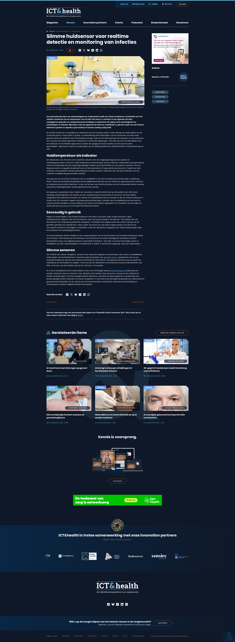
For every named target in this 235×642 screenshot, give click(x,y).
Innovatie (160, 101)
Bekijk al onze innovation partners (117, 539)
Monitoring (160, 92)
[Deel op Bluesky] (88, 50)
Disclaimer (104, 636)
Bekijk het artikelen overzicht (172, 333)
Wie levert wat (138, 4)
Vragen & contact (52, 636)
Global (125, 636)
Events (119, 22)
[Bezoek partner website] (51, 556)
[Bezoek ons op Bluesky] (113, 604)
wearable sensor (110, 257)
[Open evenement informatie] (229, 636)
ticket (80, 315)
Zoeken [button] (155, 4)
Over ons (124, 4)
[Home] (47, 31)
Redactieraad (159, 22)
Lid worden (117, 481)
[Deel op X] (84, 50)
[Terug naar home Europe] (64, 12)
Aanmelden (162, 623)
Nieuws (70, 22)
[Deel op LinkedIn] (97, 50)
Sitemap (115, 636)
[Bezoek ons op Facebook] (117, 604)
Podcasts (137, 22)
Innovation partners (95, 22)
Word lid (182, 4)
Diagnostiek (160, 97)
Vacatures (182, 22)
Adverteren (65, 636)
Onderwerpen (78, 636)
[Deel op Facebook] (92, 50)
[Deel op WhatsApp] (101, 50)
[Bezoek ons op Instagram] (126, 604)
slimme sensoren (117, 270)
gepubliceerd (64, 206)
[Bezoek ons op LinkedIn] (122, 604)
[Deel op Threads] (80, 50)
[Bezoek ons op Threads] (108, 604)
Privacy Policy (92, 636)
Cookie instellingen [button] (138, 636)
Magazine (52, 22)
